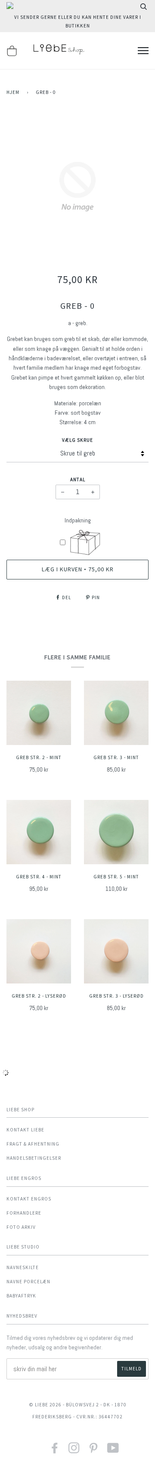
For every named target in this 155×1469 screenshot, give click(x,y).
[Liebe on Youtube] (113, 1450)
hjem (12, 92)
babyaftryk (21, 1296)
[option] (77, 186)
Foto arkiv (21, 1227)
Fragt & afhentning (32, 1144)
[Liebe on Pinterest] (93, 1450)
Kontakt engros (28, 1199)
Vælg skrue (77, 440)
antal (77, 480)
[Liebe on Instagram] (74, 1450)
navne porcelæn (28, 1282)
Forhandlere (23, 1213)
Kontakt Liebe (25, 1130)
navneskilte (22, 1267)
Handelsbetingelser (33, 1158)
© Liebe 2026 (45, 1405)
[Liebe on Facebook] (55, 1450)
